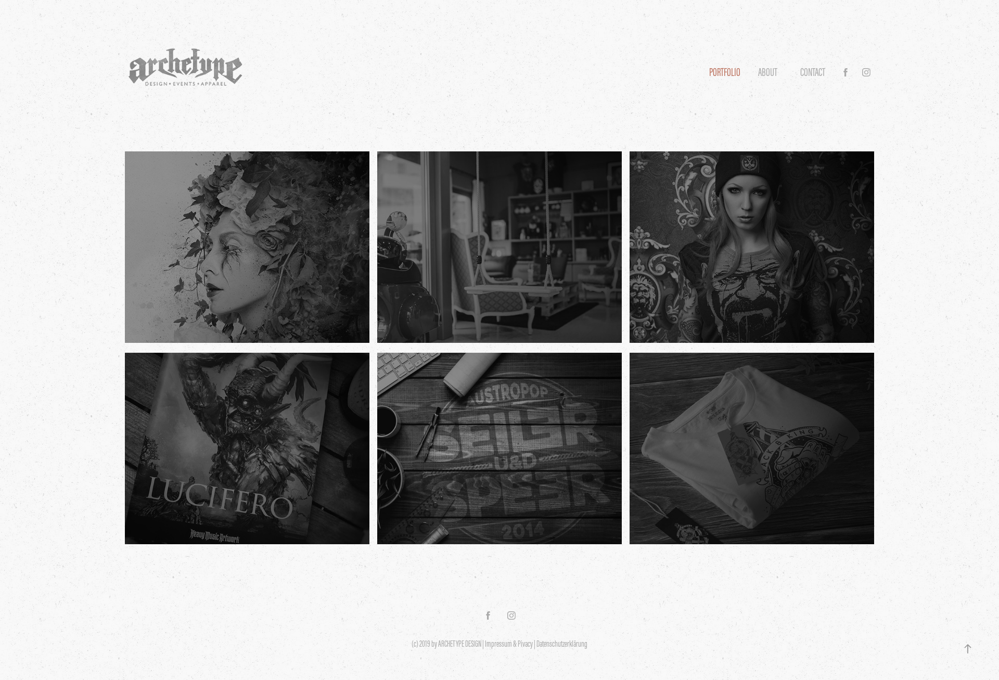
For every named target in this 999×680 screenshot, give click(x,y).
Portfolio (724, 72)
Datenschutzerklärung (561, 643)
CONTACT (812, 72)
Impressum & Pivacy (509, 643)
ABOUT (767, 72)
